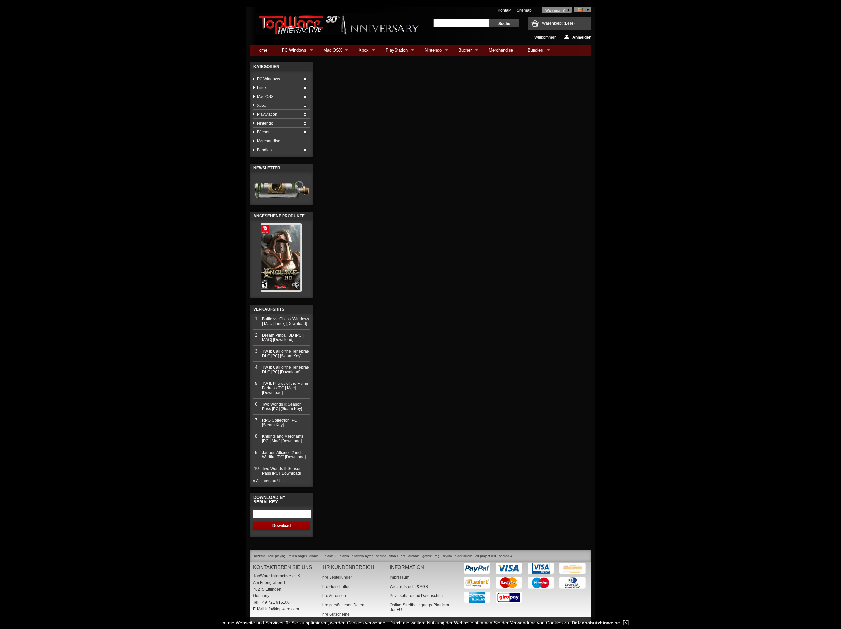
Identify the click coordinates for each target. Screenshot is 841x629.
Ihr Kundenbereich (347, 567)
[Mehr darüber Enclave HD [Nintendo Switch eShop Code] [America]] (281, 257)
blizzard (259, 556)
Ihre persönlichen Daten (342, 605)
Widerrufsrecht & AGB (409, 586)
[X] (626, 622)
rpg (437, 556)
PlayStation (393, 52)
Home (261, 50)
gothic (427, 556)
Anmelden (581, 37)
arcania (414, 556)
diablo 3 (315, 556)
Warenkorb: (558, 23)
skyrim (447, 556)
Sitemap (524, 10)
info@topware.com (282, 609)
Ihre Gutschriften (336, 586)
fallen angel (298, 556)
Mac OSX (329, 52)
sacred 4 (505, 556)
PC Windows (290, 52)
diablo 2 (331, 556)
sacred (381, 556)
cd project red (485, 556)
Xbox (360, 52)
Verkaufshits (268, 309)
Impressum (399, 577)
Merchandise (501, 50)
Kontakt (504, 10)
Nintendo (430, 52)
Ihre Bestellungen (337, 577)
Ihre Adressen (333, 596)
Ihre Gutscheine (335, 614)
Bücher (462, 52)
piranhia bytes (362, 556)
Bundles (532, 52)
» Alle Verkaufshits (269, 481)
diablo (344, 556)
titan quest (397, 556)
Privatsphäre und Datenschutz (416, 596)
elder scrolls (463, 556)
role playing (277, 556)
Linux (262, 87)
